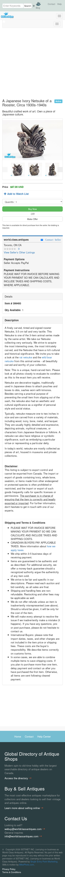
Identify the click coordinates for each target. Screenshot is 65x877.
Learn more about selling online (23, 808)
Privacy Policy (8, 869)
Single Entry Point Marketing (43, 861)
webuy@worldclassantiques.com (23, 829)
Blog (38, 7)
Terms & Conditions (11, 872)
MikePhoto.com (26, 864)
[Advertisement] (32, 64)
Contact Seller (52, 239)
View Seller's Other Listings (19, 252)
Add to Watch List (17, 194)
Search (27, 5)
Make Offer (32, 219)
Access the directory (17, 778)
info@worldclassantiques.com (22, 836)
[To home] (32, 15)
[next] (60, 169)
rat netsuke (25, 357)
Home (17, 736)
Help (59, 3)
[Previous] (5, 169)
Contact (51, 3)
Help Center (44, 736)
